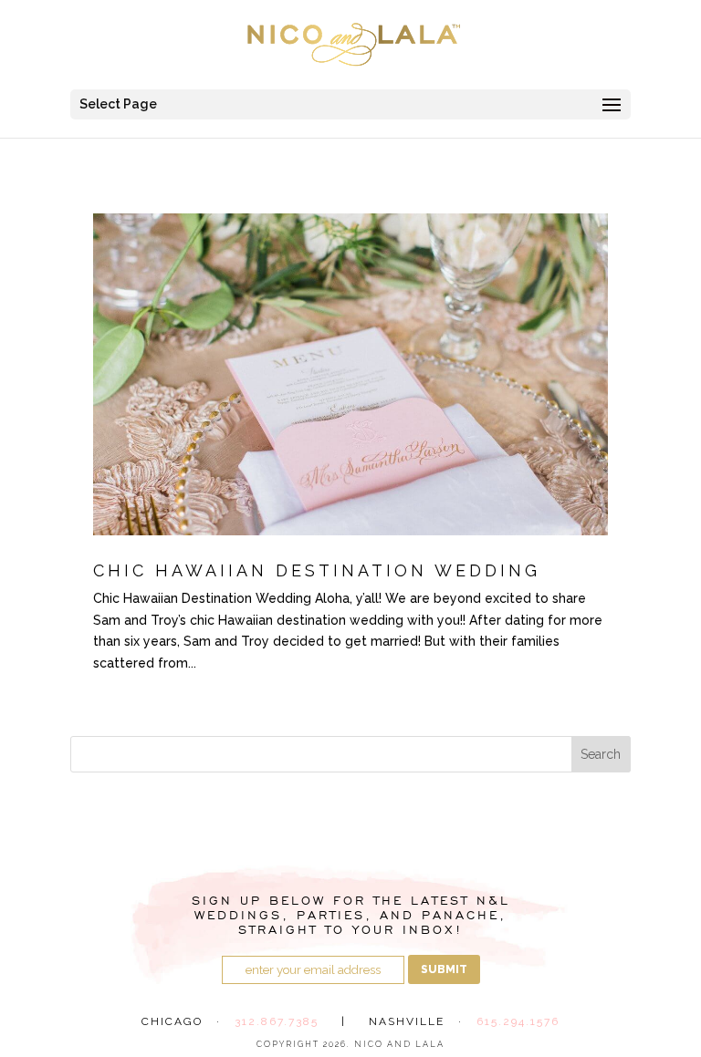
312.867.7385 (277, 1021)
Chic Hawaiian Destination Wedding (316, 570)
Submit (444, 969)
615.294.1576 (518, 1021)
